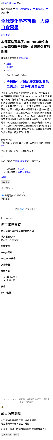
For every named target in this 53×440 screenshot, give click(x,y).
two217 (4, 146)
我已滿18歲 (6, 435)
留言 (24, 161)
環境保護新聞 (24, 172)
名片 (9, 70)
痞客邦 (18, 161)
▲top (3, 177)
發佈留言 (5, 199)
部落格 (10, 67)
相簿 (9, 63)
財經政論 (23, 58)
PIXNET (13, 399)
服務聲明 (29, 402)
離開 (15, 435)
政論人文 (22, 169)
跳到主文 (5, 35)
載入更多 (5, 182)
